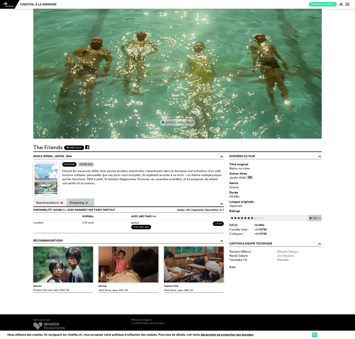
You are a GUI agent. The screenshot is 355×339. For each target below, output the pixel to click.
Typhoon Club (171, 286)
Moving (102, 286)
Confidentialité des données (148, 323)
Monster (37, 286)
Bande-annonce (177, 122)
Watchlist (74, 147)
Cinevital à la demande (38, 4)
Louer (218, 223)
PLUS (232, 267)
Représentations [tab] (48, 202)
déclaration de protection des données (227, 335)
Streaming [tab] (77, 202)
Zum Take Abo (141, 227)
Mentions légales (141, 319)
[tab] (69, 164)
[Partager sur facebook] (87, 147)
